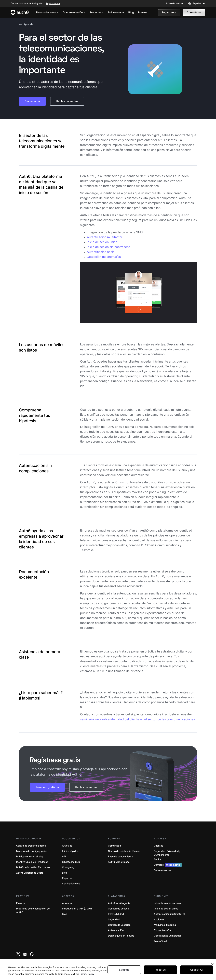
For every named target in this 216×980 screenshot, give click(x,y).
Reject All (160, 969)
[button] (169, 12)
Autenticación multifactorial (169, 914)
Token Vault (160, 941)
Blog (64, 872)
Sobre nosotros (162, 870)
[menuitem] (47, 12)
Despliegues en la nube (121, 935)
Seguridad (114, 919)
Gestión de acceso (118, 908)
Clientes (158, 845)
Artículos (67, 845)
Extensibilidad (116, 914)
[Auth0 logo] (20, 12)
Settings (124, 969)
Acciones (159, 919)
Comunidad (114, 845)
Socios (157, 859)
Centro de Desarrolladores (31, 845)
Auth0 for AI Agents (119, 903)
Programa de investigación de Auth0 (33, 910)
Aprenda (28, 24)
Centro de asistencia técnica (124, 851)
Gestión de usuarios (119, 924)
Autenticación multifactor (105, 237)
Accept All (196, 969)
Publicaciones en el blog (30, 856)
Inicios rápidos (70, 851)
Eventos (20, 903)
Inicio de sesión (174, 3)
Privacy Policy (87, 974)
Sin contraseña (162, 930)
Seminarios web (71, 883)
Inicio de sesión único (102, 242)
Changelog (68, 867)
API (64, 856)
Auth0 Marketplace (119, 862)
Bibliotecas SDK (71, 862)
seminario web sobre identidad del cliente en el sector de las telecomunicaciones (137, 719)
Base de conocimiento (120, 856)
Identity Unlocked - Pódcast (32, 862)
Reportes (67, 878)
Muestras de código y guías (31, 851)
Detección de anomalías (104, 257)
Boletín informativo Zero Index (33, 867)
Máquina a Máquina (165, 924)
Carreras (167, 864)
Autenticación (116, 930)
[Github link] (32, 954)
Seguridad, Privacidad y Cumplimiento (167, 853)
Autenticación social (101, 252)
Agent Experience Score (29, 872)
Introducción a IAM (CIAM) (77, 908)
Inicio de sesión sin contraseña (108, 247)
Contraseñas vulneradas (167, 935)
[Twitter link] (18, 954)
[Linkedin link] (25, 954)
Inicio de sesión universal (168, 903)
